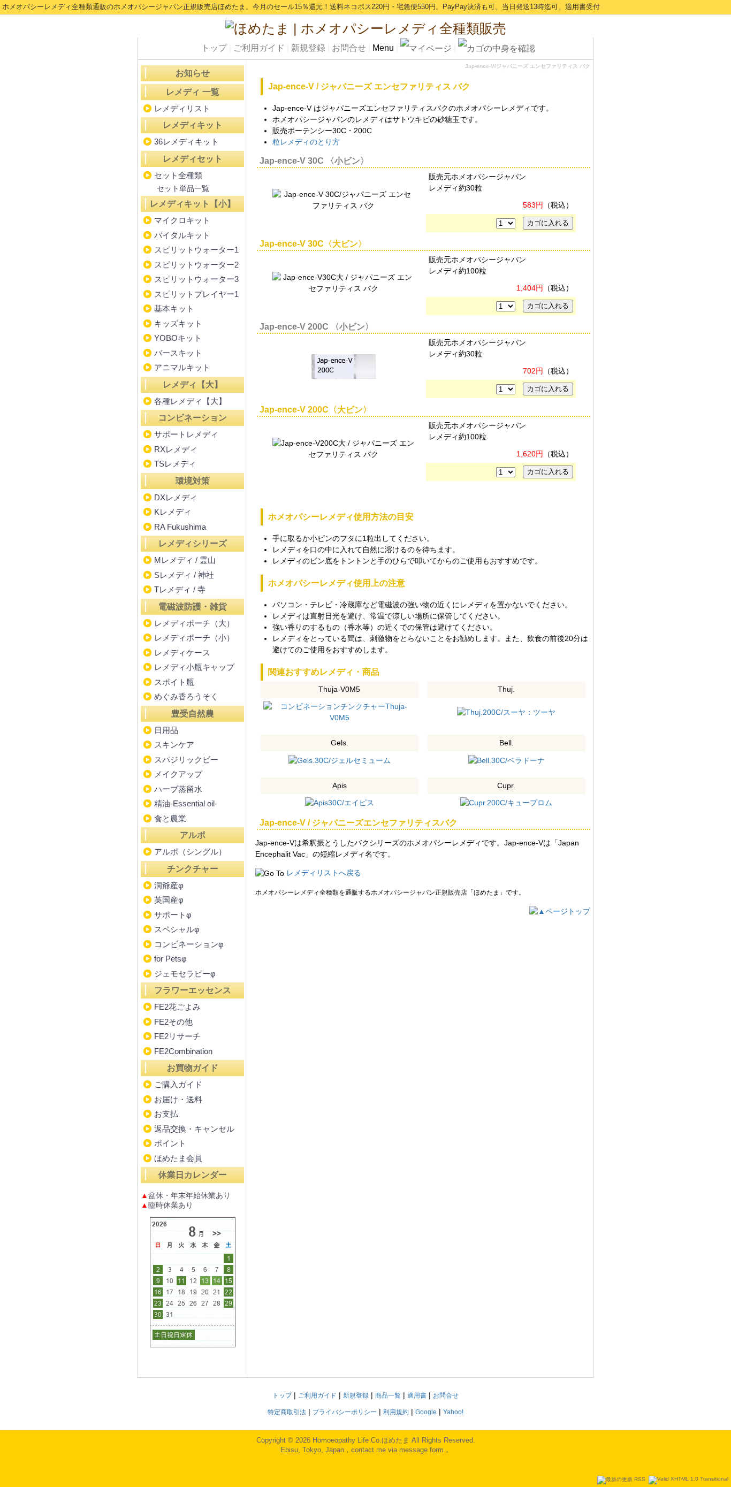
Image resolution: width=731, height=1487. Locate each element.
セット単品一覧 (183, 188)
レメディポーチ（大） (194, 623)
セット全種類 (178, 175)
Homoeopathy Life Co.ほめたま (361, 1440)
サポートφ (173, 914)
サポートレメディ (186, 434)
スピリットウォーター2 (196, 264)
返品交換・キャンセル (194, 1128)
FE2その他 (173, 1021)
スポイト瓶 (174, 682)
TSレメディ (175, 463)
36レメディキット (186, 141)
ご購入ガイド (178, 1084)
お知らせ (193, 73)
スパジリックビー (186, 759)
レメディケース (182, 652)
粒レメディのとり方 (306, 142)
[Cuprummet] (506, 802)
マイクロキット (182, 220)
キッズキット (178, 323)
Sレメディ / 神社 (184, 574)
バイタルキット (182, 235)
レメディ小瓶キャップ (194, 667)
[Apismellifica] (339, 802)
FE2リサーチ (177, 1036)
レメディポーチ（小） (194, 637)
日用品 (166, 730)
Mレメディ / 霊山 (185, 560)
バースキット (178, 352)
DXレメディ (175, 497)
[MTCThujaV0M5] (339, 711)
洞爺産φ (169, 885)
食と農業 (170, 818)
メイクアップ (178, 774)
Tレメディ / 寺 (179, 589)
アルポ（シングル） (190, 851)
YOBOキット (178, 337)
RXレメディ (175, 449)
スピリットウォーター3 (196, 279)
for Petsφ (170, 958)
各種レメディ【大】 (190, 401)
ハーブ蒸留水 (178, 789)
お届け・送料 (178, 1099)
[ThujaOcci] (506, 711)
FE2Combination (183, 1051)
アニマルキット (182, 367)
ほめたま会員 (178, 1158)
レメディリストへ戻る (323, 872)
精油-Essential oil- (185, 803)
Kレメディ (173, 511)
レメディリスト (182, 108)
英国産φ (169, 899)
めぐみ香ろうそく (186, 696)
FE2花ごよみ (177, 1006)
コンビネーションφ (189, 944)
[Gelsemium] (339, 760)
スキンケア (174, 744)
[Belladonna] (506, 760)
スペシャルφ (177, 929)
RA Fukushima (180, 526)
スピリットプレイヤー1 (196, 294)
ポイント (170, 1143)
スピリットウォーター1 (196, 249)
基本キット (174, 308)
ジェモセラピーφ (185, 973)
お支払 (166, 1113)
